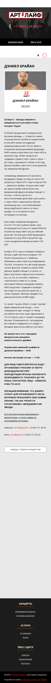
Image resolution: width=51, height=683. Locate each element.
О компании (25, 633)
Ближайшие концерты (25, 611)
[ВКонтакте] (38, 55)
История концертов (25, 615)
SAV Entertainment (18, 674)
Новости (25, 655)
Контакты (13, 49)
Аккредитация (15, 42)
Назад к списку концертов (25, 449)
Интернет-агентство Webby (34, 679)
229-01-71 (28, 26)
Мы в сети (36, 42)
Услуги (25, 637)
